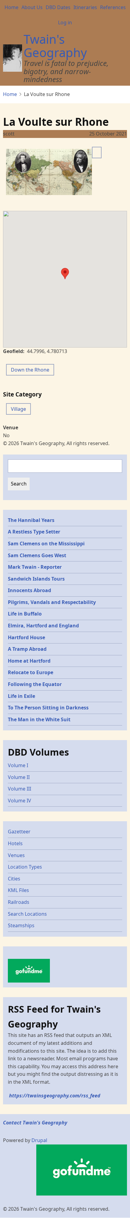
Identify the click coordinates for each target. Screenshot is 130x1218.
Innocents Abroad (29, 590)
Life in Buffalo (25, 613)
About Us (32, 7)
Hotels (15, 843)
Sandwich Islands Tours (36, 578)
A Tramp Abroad (27, 649)
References (113, 7)
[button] (65, 274)
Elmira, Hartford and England (43, 625)
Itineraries (85, 7)
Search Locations (27, 914)
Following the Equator (35, 684)
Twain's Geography (55, 46)
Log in (65, 22)
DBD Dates (58, 7)
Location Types (25, 866)
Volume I (18, 765)
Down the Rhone (30, 369)
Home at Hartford (29, 660)
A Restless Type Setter (34, 531)
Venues (16, 855)
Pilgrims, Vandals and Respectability (52, 602)
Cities (14, 878)
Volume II (19, 777)
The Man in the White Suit (39, 719)
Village (18, 409)
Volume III (19, 788)
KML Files (18, 890)
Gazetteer (19, 831)
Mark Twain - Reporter (35, 567)
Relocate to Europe (30, 672)
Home (11, 7)
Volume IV (19, 800)
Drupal (39, 1140)
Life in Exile (21, 696)
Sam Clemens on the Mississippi (46, 543)
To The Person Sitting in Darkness (48, 707)
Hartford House (26, 637)
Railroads (18, 902)
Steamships (21, 925)
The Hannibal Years (31, 520)
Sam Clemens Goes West (37, 555)
